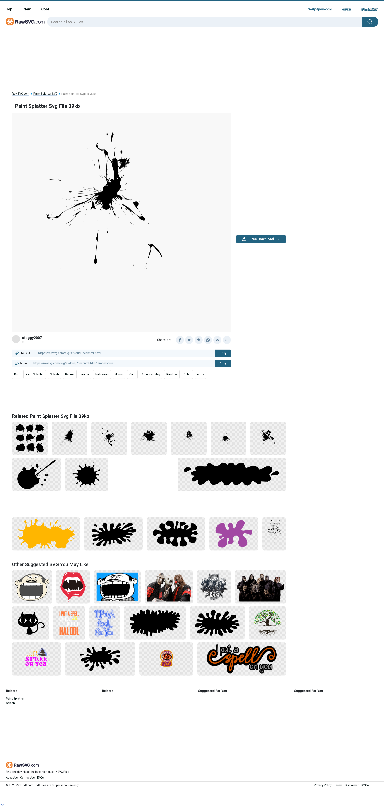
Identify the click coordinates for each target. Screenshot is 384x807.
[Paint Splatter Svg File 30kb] (228, 438)
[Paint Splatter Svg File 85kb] (30, 438)
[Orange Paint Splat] (46, 533)
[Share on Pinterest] (199, 340)
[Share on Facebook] (180, 340)
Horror (119, 374)
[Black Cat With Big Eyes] (30, 622)
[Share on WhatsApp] (208, 340)
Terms (338, 785)
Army (200, 374)
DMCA (365, 785)
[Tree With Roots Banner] (267, 622)
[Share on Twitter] (189, 340)
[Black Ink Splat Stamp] (113, 533)
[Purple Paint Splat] (233, 533)
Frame (85, 374)
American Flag (151, 374)
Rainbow (171, 374)
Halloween (102, 374)
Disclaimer (352, 785)
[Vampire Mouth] (73, 586)
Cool (45, 9)
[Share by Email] (217, 340)
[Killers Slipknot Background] (214, 586)
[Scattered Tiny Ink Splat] (274, 533)
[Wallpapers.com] (320, 9)
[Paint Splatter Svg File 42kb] (109, 438)
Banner (69, 374)
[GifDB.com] (346, 9)
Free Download (261, 239)
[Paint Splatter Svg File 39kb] (149, 438)
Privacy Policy (323, 785)
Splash (54, 374)
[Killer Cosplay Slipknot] (169, 586)
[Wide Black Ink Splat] (217, 622)
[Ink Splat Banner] (232, 474)
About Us (12, 777)
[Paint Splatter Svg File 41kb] (268, 438)
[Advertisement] (192, 59)
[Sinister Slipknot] (260, 586)
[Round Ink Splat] (86, 474)
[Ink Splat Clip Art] (100, 658)
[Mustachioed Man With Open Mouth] (32, 586)
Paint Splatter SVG (45, 93)
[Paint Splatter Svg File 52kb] (70, 438)
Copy (223, 353)
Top (9, 9)
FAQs (40, 777)
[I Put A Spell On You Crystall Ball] (166, 658)
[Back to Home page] (25, 22)
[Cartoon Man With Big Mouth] (117, 586)
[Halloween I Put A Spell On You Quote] (36, 658)
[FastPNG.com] (369, 9)
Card (132, 374)
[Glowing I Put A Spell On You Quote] (104, 622)
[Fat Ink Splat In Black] (176, 533)
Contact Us (27, 777)
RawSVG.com (20, 93)
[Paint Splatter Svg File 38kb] (189, 438)
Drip (16, 374)
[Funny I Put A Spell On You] (69, 622)
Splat (187, 374)
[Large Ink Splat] (155, 622)
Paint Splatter (35, 374)
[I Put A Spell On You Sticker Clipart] (241, 658)
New (27, 9)
